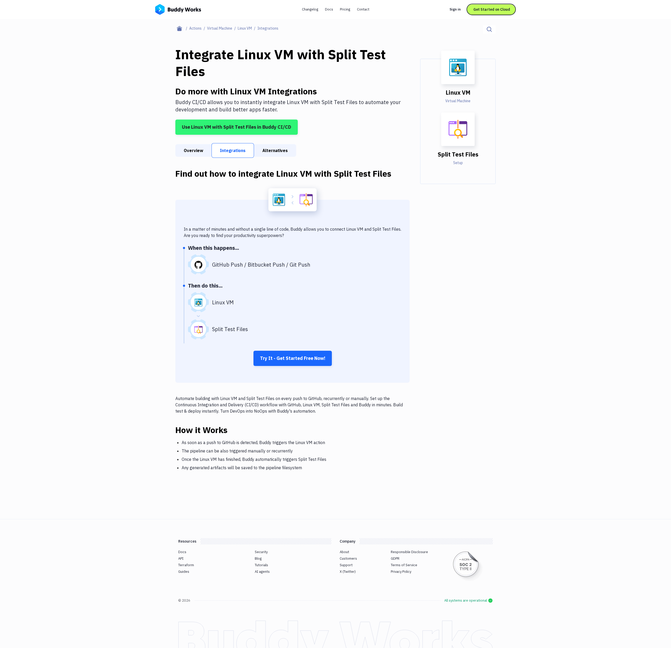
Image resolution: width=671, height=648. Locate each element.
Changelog (310, 9)
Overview (193, 150)
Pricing (345, 9)
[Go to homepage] (178, 9)
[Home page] (182, 28)
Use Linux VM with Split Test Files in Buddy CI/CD (236, 127)
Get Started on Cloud (491, 9)
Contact (363, 9)
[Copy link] (234, 429)
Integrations (233, 150)
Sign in (455, 9)
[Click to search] (489, 29)
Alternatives (275, 150)
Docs (329, 9)
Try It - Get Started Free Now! (292, 358)
